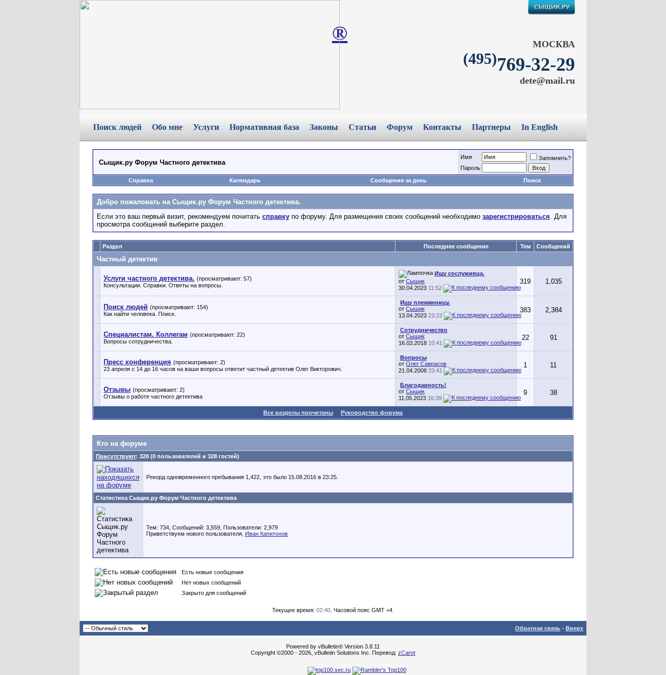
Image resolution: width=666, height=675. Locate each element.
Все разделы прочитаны (298, 412)
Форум (400, 127)
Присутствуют (116, 456)
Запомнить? (555, 158)
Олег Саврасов (426, 364)
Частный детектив (127, 259)
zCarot (406, 653)
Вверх (574, 628)
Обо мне (167, 127)
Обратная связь (537, 628)
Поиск (532, 180)
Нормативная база (264, 127)
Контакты (442, 127)
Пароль (470, 168)
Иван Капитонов (266, 534)
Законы (324, 127)
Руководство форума (372, 412)
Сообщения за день (398, 180)
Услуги (206, 127)
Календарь (245, 180)
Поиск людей (117, 127)
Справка (141, 180)
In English (539, 127)
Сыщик (415, 281)
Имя (466, 157)
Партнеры (491, 127)
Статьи (362, 127)
